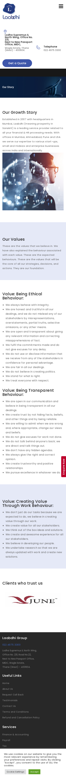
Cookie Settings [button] (15, 771)
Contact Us (9, 706)
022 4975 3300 (11, 644)
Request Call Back (13, 694)
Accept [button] (34, 771)
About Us (7, 689)
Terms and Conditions (15, 711)
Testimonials (10, 700)
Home (5, 683)
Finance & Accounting (15, 734)
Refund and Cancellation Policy (21, 717)
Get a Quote (17, 63)
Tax (4, 746)
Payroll (6, 740)
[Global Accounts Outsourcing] (13, 11)
